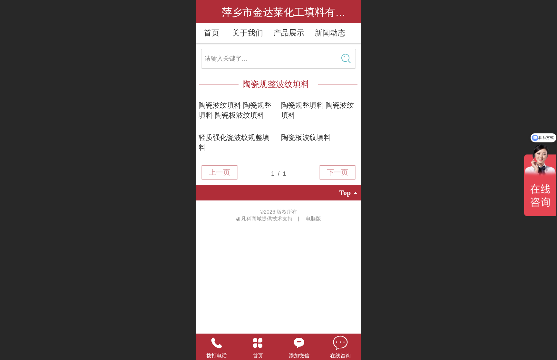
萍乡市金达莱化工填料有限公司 (294, 12)
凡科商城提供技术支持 (267, 218)
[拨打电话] (216, 343)
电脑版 (313, 218)
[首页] (257, 343)
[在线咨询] (340, 343)
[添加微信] (299, 343)
